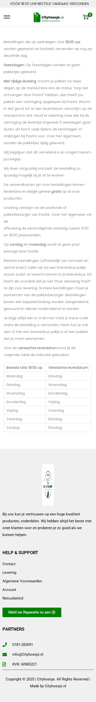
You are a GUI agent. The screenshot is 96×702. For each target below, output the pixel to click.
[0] (86, 17)
